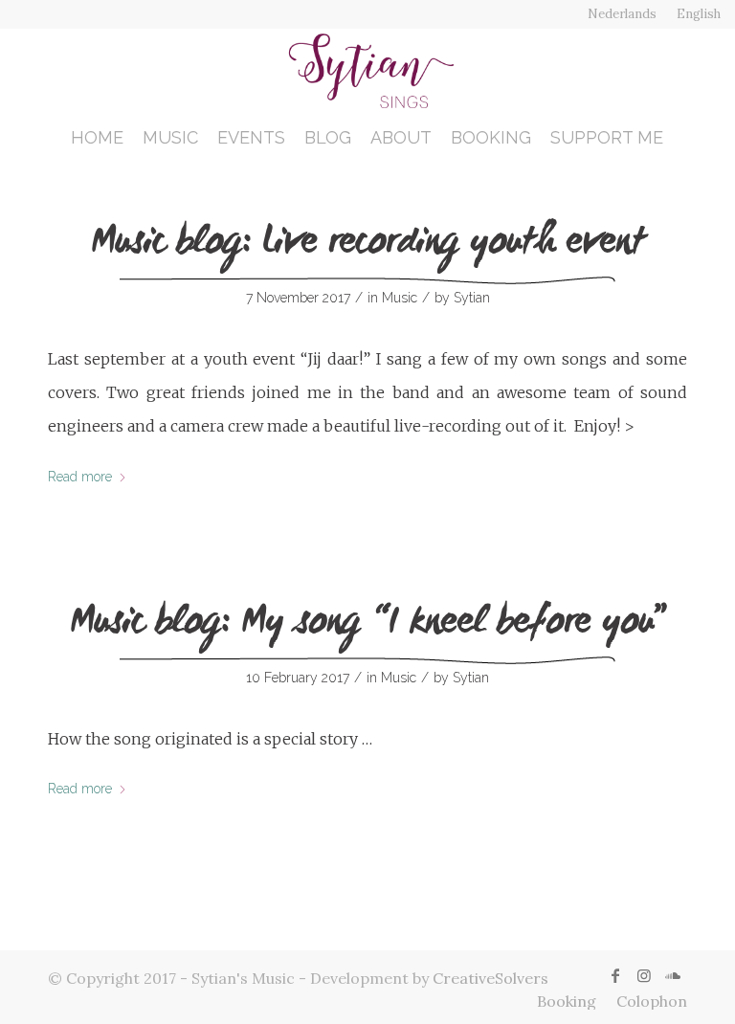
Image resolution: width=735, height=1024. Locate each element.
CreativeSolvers (490, 978)
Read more (80, 476)
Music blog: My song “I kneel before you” (368, 625)
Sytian (472, 297)
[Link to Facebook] (615, 975)
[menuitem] (622, 14)
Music (399, 297)
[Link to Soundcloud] (672, 975)
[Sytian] (367, 71)
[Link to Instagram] (644, 975)
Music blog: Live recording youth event (368, 245)
